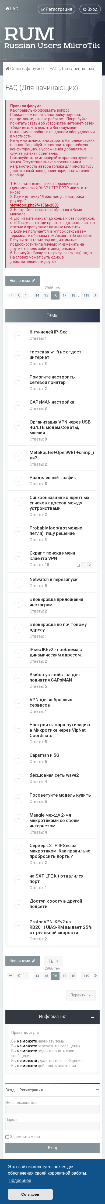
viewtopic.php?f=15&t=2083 (34, 205)
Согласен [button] (30, 1194)
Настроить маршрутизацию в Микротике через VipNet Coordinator (60, 730)
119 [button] (86, 295)
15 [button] (46, 295)
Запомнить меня (25, 1136)
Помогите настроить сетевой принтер (52, 379)
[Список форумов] (52, 38)
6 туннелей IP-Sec (49, 332)
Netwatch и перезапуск (54, 579)
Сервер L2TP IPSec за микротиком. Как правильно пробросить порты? (60, 851)
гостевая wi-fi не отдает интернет (56, 354)
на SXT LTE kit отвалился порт (56, 878)
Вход (10, 1090)
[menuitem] (12, 9)
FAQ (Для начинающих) (41, 88)
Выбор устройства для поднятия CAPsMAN (55, 677)
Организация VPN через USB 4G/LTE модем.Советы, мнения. (60, 427)
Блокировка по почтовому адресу (58, 627)
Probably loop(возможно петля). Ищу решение (56, 530)
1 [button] (26, 295)
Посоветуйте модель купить (60, 795)
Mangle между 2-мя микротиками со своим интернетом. (54, 820)
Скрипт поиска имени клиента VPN (52, 555)
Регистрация (31, 1090)
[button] (10, 295)
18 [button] (73, 295)
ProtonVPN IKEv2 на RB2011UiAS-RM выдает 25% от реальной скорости (61, 927)
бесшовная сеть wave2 (54, 775)
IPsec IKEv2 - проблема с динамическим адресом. (56, 652)
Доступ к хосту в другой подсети (56, 903)
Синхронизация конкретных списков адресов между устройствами (59, 503)
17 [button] (64, 295)
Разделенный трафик (53, 477)
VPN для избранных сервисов (51, 702)
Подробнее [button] (20, 1180)
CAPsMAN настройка (52, 402)
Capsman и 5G (44, 755)
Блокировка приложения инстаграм (56, 602)
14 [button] (37, 295)
